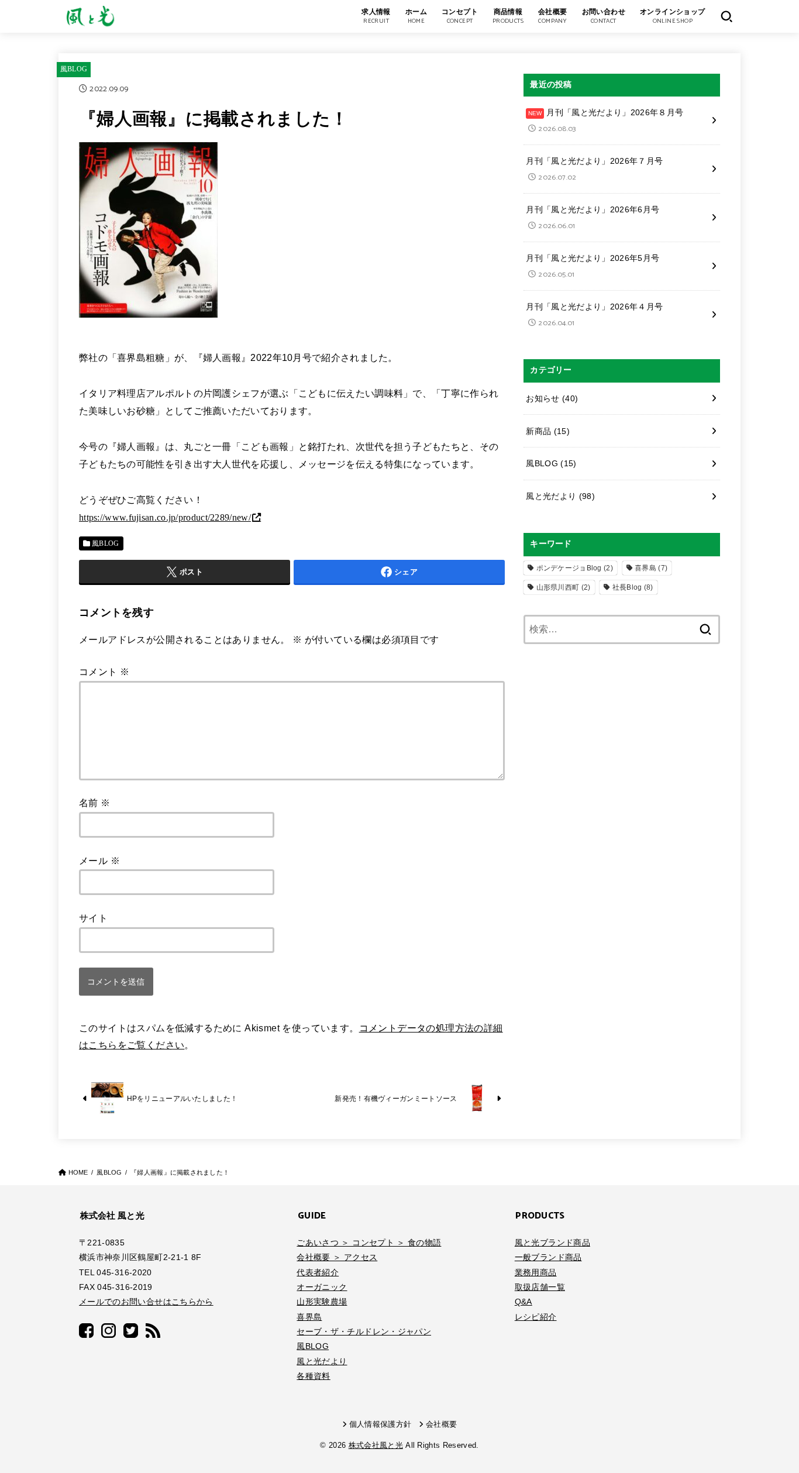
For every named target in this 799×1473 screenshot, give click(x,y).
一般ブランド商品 (548, 1257)
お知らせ (552, 398)
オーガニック (322, 1287)
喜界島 (651, 568)
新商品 (548, 431)
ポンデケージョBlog (575, 568)
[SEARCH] (726, 16)
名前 (95, 803)
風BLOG (74, 69)
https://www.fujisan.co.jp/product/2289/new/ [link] (165, 517)
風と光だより (560, 496)
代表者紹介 (318, 1272)
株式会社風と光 (376, 1445)
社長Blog (632, 587)
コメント (104, 672)
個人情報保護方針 (380, 1424)
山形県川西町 (563, 587)
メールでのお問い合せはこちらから (146, 1301)
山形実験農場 (322, 1301)
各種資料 (313, 1376)
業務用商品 (536, 1272)
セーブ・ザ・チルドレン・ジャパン (364, 1331)
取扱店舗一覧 (540, 1287)
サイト (93, 918)
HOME (78, 1172)
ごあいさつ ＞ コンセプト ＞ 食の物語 (369, 1242)
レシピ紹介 (536, 1316)
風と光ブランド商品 (552, 1242)
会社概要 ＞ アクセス (337, 1257)
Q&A (523, 1301)
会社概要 (441, 1424)
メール (99, 861)
